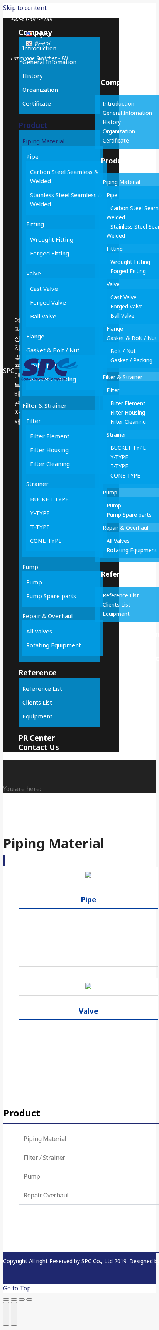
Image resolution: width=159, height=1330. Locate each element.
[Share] (14, 1299)
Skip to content (25, 7)
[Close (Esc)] (6, 1299)
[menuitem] (38, 34)
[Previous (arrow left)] (6, 1314)
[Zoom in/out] (29, 1299)
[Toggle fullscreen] (22, 1299)
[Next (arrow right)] (14, 1314)
